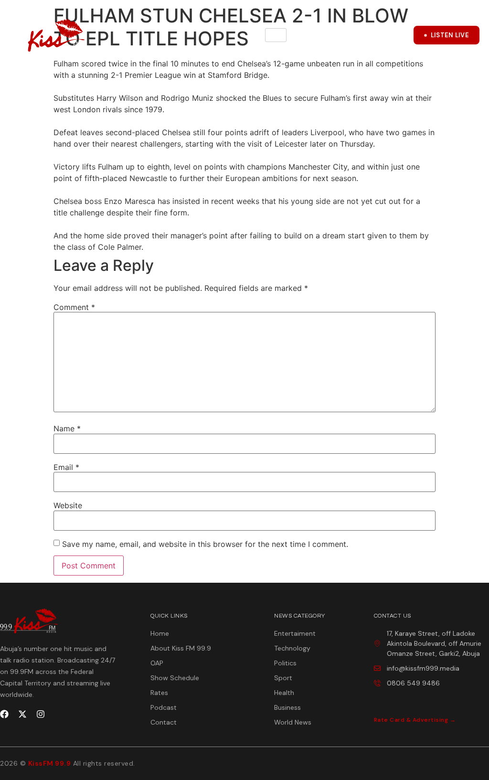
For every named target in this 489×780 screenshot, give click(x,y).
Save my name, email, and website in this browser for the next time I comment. (205, 544)
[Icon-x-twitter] (378, 35)
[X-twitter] (22, 714)
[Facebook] (4, 714)
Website (67, 505)
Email (66, 467)
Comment (74, 307)
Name (67, 428)
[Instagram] (40, 714)
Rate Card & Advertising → (415, 720)
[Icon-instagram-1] (401, 35)
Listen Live (450, 35)
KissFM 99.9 (49, 763)
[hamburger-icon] (276, 35)
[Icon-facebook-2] (354, 35)
